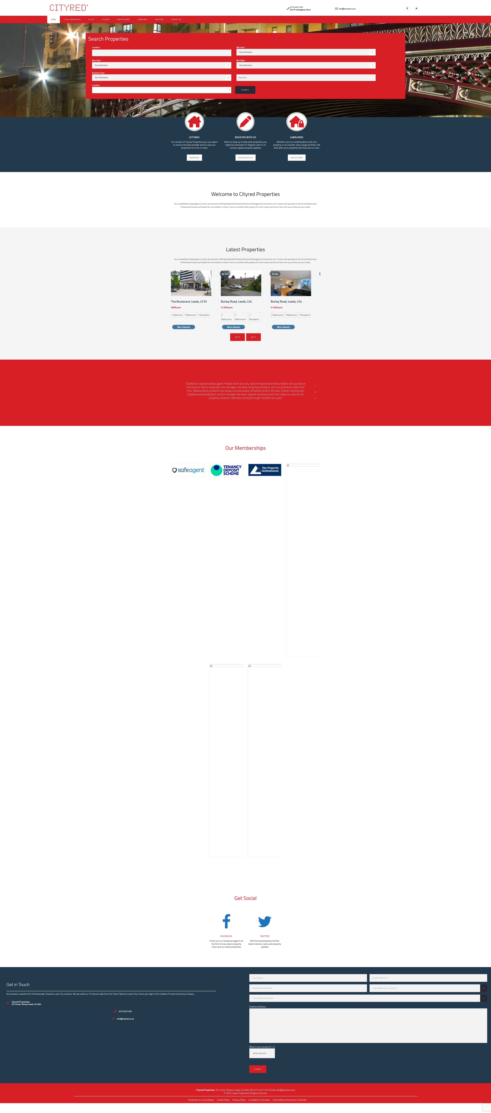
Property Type (98, 72)
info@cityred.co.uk (285, 1089)
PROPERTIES (194, 157)
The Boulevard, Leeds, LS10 (189, 301)
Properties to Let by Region (201, 1099)
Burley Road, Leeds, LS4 (236, 301)
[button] (315, 386)
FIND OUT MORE (297, 157)
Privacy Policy (239, 1099)
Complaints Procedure (259, 1099)
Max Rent (96, 60)
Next (253, 337)
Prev (237, 337)
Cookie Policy (223, 1099)
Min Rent (240, 47)
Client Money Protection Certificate (289, 1099)
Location (96, 47)
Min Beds (240, 60)
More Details (183, 327)
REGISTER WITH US (245, 157)
